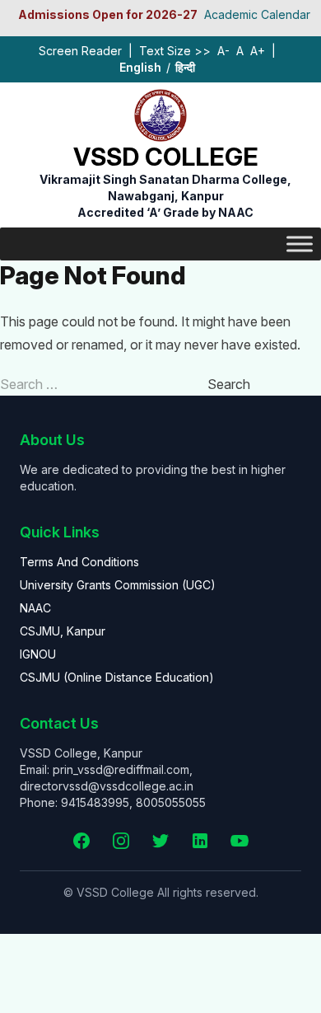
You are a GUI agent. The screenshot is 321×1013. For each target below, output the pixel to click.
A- (223, 51)
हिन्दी (185, 67)
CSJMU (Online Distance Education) (117, 677)
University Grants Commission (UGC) (118, 585)
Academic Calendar (257, 14)
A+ (257, 51)
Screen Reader (80, 51)
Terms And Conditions (79, 562)
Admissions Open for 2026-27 (108, 14)
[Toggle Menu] (299, 243)
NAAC (35, 608)
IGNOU (38, 654)
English (140, 67)
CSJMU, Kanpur (62, 631)
